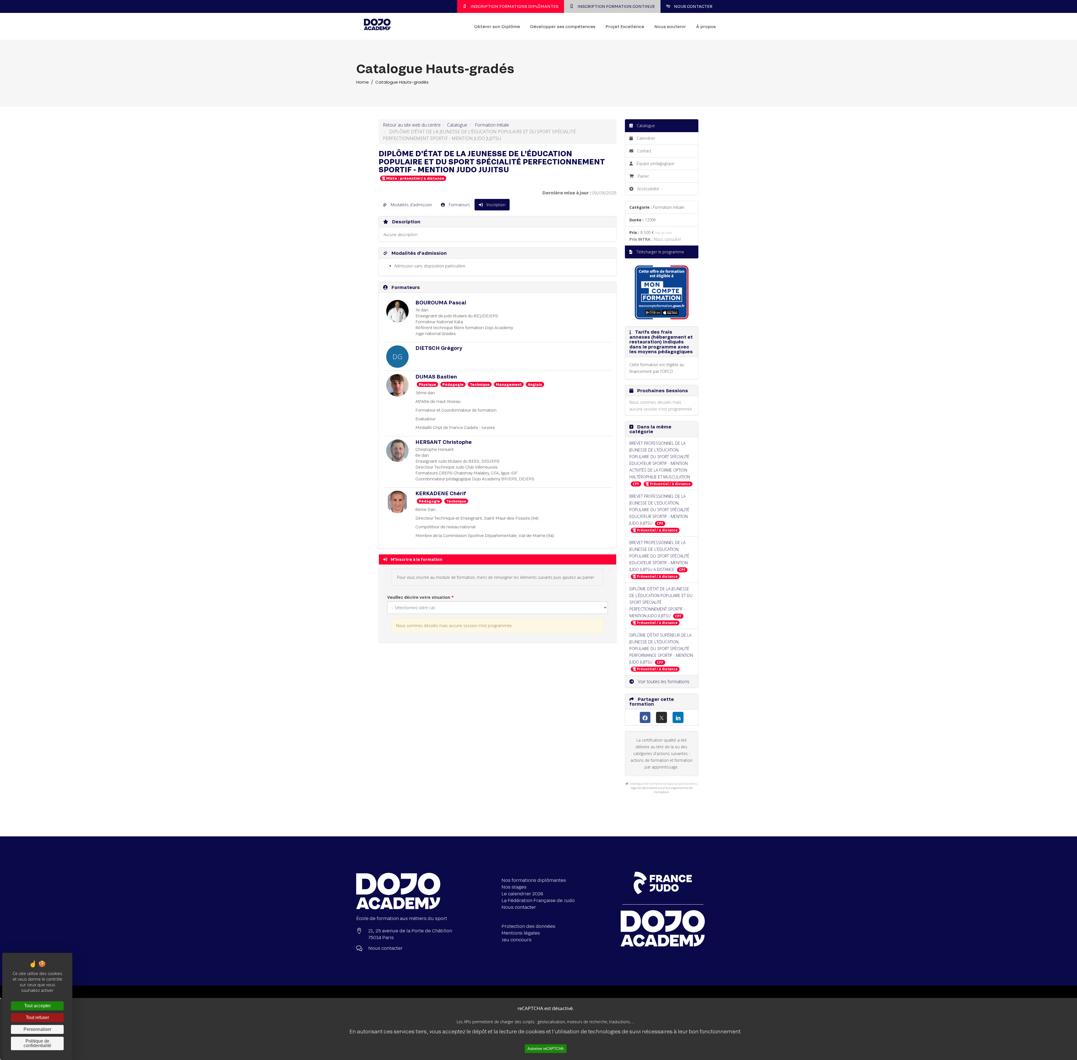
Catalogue (457, 125)
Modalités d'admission (411, 204)
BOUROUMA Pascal (440, 302)
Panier (643, 176)
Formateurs (459, 204)
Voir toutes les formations (663, 681)
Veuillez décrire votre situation (418, 597)
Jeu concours (516, 939)
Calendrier (645, 138)
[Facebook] (645, 717)
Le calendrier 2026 (522, 893)
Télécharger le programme (659, 251)
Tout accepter (37, 1005)
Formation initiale (492, 125)
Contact (644, 150)
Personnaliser (37, 1029)
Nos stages (513, 886)
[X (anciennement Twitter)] (661, 717)
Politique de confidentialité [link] (37, 1043)
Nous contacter (518, 907)
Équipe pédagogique (655, 163)
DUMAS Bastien (436, 376)
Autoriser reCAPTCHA (546, 1049)
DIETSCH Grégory (438, 348)
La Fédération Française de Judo (538, 900)
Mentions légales (520, 932)
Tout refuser (37, 1017)
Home (362, 82)
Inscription (495, 204)
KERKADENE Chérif (440, 493)
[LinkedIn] (678, 717)
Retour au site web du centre (412, 125)
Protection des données (528, 926)
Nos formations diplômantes (533, 880)
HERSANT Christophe (443, 442)
